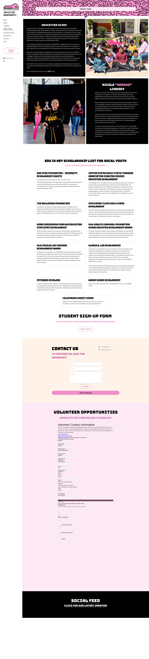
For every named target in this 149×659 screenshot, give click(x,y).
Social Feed (85, 600)
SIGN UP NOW (86, 329)
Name (72, 364)
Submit (85, 386)
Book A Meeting (86, 393)
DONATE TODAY (11, 51)
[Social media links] (4, 61)
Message (73, 374)
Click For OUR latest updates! (85, 605)
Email (72, 369)
